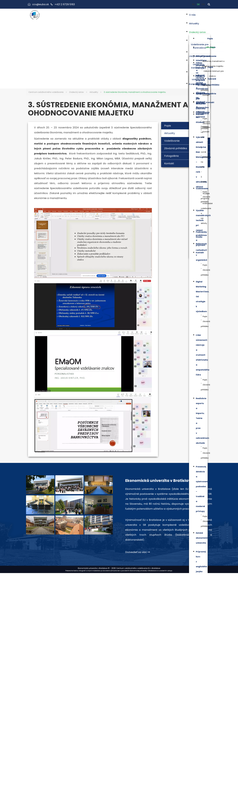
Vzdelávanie (210, 56)
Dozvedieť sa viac (136, 552)
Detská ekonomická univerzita (202, 538)
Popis (210, 38)
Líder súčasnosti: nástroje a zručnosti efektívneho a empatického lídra (202, 355)
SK (198, 4)
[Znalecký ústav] (208, 31)
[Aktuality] (201, 23)
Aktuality (210, 47)
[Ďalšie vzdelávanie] (198, 72)
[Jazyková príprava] (199, 52)
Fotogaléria (210, 93)
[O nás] (197, 14)
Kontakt (210, 102)
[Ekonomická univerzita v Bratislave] (40, 484)
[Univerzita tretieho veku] (198, 60)
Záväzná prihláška (210, 85)
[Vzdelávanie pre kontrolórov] (199, 40)
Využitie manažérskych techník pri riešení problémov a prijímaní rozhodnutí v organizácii (203, 235)
